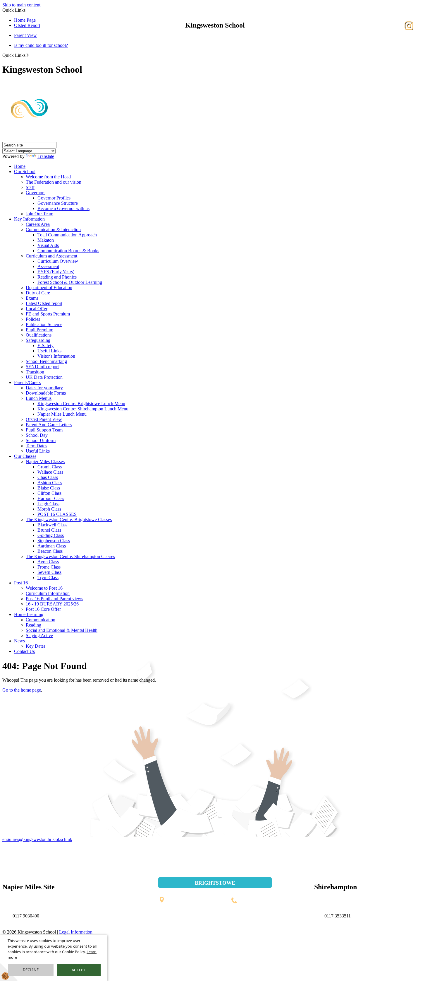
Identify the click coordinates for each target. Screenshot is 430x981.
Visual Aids (48, 245)
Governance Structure (57, 203)
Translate (45, 156)
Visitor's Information (56, 356)
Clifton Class (49, 493)
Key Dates (35, 646)
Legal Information (75, 931)
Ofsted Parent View (44, 419)
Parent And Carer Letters (49, 424)
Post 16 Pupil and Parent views (54, 598)
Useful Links (49, 350)
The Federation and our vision (53, 182)
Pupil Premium (39, 329)
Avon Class (48, 561)
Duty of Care (38, 292)
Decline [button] (31, 969)
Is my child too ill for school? (41, 45)
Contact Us (24, 651)
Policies (33, 319)
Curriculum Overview (57, 261)
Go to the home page (21, 689)
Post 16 (21, 582)
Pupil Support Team (44, 429)
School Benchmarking (46, 361)
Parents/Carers (27, 382)
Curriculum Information (48, 593)
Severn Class (49, 572)
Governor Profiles (53, 197)
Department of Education (49, 287)
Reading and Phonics (57, 276)
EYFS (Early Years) (55, 271)
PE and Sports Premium (48, 313)
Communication (40, 619)
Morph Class (49, 508)
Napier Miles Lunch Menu (62, 414)
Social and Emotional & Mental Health (61, 630)
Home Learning (28, 614)
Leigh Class (48, 503)
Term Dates (36, 445)
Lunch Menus (38, 398)
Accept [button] (79, 970)
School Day (37, 435)
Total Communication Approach (67, 234)
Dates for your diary (44, 387)
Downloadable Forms (46, 392)
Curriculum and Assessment (51, 255)
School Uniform (41, 440)
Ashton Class (49, 482)
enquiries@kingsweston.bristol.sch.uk (37, 839)
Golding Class (50, 535)
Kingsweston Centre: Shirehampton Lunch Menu (82, 408)
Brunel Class (49, 530)
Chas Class (47, 477)
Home (19, 166)
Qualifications (38, 334)
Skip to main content (21, 4)
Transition (35, 371)
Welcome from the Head (48, 176)
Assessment (48, 266)
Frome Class (49, 566)
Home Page (25, 20)
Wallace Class (50, 472)
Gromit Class (49, 466)
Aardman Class (51, 545)
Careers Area (38, 224)
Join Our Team (39, 213)
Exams (32, 298)
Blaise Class (48, 487)
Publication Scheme (44, 324)
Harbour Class (50, 498)
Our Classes (25, 456)
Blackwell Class (52, 524)
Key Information (29, 218)
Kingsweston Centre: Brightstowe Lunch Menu (81, 403)
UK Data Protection (44, 377)
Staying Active (39, 635)
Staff (30, 187)
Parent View (25, 35)
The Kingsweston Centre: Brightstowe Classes (69, 519)
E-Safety (45, 345)
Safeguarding (38, 340)
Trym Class (48, 577)
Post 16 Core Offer (43, 609)
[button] (28, 55)
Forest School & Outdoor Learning (69, 282)
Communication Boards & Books (68, 250)
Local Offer (36, 308)
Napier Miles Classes (45, 461)
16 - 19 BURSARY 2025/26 (52, 603)
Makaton (45, 240)
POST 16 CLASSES (57, 514)
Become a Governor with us (63, 208)
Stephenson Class (53, 540)
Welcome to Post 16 (44, 588)
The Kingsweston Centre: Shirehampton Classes (70, 556)
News (19, 640)
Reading (33, 624)
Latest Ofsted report (44, 303)
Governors (35, 192)
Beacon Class (50, 551)
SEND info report (42, 366)
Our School (24, 171)
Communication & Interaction (53, 229)
